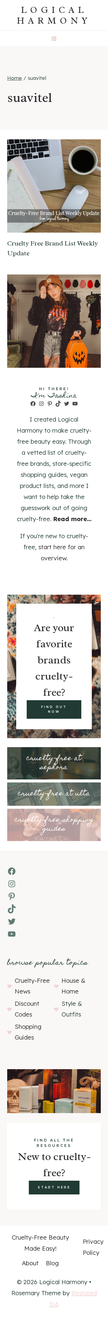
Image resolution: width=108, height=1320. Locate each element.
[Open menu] (54, 38)
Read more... (72, 519)
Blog (52, 1263)
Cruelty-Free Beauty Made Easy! (40, 1243)
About (30, 1263)
